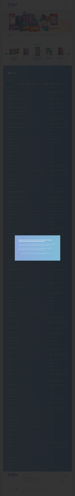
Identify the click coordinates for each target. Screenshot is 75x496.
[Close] (59, 236)
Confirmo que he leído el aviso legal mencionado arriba (35, 253)
